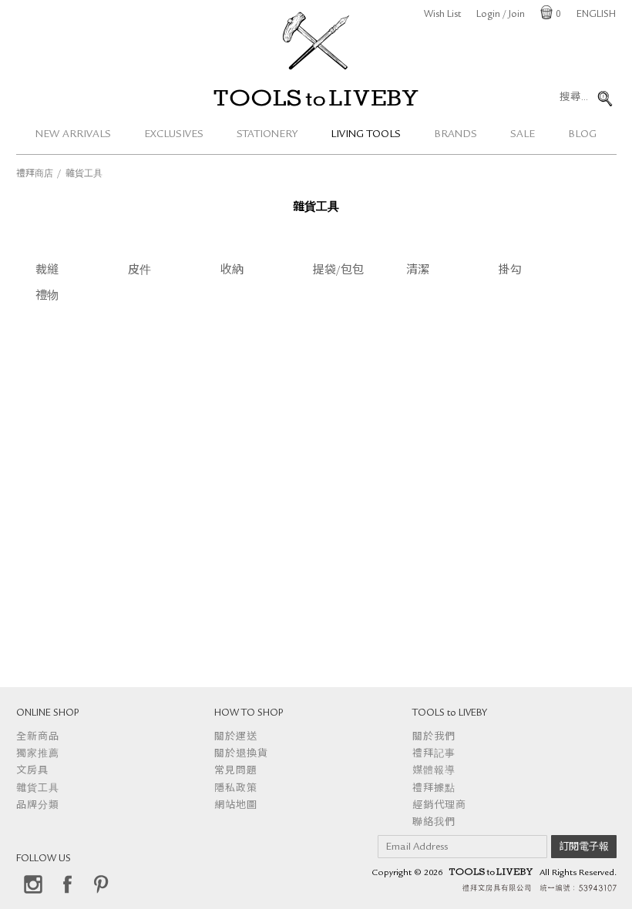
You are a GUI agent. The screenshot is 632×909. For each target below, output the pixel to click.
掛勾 (510, 271)
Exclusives (173, 134)
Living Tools (366, 134)
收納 (232, 271)
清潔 (417, 271)
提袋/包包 (338, 271)
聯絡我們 (434, 823)
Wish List (442, 15)
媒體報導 (434, 771)
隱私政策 (235, 789)
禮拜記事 (434, 755)
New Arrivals (73, 134)
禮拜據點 (434, 789)
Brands (455, 134)
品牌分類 (37, 806)
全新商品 (37, 738)
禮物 (47, 297)
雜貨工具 (37, 789)
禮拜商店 (34, 174)
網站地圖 (235, 806)
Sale (522, 134)
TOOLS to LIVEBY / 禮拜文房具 (316, 97)
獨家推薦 (37, 755)
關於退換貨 (241, 755)
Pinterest (101, 884)
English (596, 15)
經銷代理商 (439, 806)
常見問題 (235, 771)
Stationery (267, 134)
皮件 (139, 271)
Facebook (67, 884)
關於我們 (434, 738)
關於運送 (235, 738)
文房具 (32, 771)
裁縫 (47, 271)
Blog (582, 134)
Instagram (33, 884)
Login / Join (500, 15)
